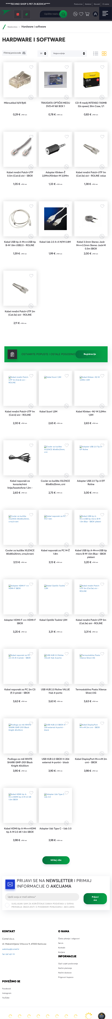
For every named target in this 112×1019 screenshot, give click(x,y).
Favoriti (80, 14)
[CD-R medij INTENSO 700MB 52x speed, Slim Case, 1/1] (91, 82)
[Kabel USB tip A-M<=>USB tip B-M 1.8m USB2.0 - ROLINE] (20, 235)
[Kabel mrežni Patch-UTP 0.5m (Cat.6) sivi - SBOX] (20, 159)
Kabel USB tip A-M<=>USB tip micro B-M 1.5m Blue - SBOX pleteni (91, 602)
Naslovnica (13, 27)
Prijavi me (95, 976)
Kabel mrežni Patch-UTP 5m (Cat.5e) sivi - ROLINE (91, 676)
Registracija (90, 383)
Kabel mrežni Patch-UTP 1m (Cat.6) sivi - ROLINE (20, 447)
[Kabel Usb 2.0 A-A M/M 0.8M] (55, 235)
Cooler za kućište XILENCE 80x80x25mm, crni (55, 525)
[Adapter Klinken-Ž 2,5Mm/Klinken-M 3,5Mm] (55, 159)
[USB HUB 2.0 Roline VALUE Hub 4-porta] (55, 725)
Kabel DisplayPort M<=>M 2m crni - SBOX (91, 830)
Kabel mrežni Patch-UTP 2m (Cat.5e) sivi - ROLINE (20, 339)
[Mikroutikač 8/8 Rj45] (20, 82)
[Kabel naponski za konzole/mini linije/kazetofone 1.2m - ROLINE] (20, 496)
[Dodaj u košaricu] (29, 128)
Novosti (95, 4)
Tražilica (63, 14)
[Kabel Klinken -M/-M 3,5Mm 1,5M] (91, 419)
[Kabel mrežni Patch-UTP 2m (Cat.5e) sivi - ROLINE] (20, 312)
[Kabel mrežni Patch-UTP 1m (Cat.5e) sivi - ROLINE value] (91, 159)
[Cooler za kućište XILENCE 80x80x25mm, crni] (55, 496)
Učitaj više (56, 938)
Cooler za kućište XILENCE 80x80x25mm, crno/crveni (20, 602)
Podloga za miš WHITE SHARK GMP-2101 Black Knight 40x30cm (20, 832)
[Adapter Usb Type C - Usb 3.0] (55, 879)
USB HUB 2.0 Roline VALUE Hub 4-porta (55, 753)
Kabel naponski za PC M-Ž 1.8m (55, 600)
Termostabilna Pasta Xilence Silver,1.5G (91, 753)
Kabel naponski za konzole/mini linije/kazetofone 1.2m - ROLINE (20, 525)
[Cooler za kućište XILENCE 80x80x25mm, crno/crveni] (20, 572)
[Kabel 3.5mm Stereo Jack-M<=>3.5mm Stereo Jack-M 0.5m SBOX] (91, 235)
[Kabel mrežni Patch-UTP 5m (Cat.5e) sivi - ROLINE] (91, 649)
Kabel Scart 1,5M (50, 445)
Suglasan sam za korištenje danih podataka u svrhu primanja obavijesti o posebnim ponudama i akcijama (43, 983)
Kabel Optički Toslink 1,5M (55, 676)
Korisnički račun (95, 14)
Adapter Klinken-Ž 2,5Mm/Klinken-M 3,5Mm (55, 186)
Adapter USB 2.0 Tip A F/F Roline (91, 523)
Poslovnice (74, 4)
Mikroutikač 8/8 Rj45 (16, 108)
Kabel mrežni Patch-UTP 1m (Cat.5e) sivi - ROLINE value (91, 188)
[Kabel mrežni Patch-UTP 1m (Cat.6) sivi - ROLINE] (20, 419)
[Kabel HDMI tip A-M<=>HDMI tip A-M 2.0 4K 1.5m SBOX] (20, 879)
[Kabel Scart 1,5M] (55, 419)
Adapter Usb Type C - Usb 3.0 (55, 906)
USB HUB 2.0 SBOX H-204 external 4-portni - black (55, 832)
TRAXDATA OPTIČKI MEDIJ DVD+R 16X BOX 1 (55, 110)
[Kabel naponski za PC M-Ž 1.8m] (55, 572)
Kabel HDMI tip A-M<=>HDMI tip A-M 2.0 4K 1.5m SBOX (20, 908)
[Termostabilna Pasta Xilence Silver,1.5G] (91, 725)
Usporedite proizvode (73, 14)
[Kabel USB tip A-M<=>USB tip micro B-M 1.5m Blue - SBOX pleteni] (91, 572)
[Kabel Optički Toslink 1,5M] (55, 649)
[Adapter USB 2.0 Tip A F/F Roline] (91, 496)
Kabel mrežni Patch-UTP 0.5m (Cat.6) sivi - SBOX (20, 186)
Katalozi (85, 4)
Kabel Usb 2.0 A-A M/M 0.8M (55, 263)
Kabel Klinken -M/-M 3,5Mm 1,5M (91, 447)
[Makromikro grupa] (6, 13)
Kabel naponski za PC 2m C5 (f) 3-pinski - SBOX (20, 753)
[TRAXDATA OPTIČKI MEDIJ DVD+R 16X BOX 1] (55, 82)
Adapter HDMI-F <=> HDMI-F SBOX (20, 676)
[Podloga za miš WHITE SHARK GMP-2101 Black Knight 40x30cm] (20, 802)
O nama (105, 4)
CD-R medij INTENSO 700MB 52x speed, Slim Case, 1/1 (91, 112)
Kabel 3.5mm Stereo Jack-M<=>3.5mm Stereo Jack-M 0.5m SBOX (91, 265)
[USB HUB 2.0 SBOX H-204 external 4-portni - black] (55, 802)
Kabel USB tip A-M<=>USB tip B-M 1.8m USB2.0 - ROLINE (20, 265)
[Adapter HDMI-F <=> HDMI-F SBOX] (20, 649)
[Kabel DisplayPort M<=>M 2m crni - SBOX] (91, 802)
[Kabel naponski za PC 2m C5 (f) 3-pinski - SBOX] (20, 725)
